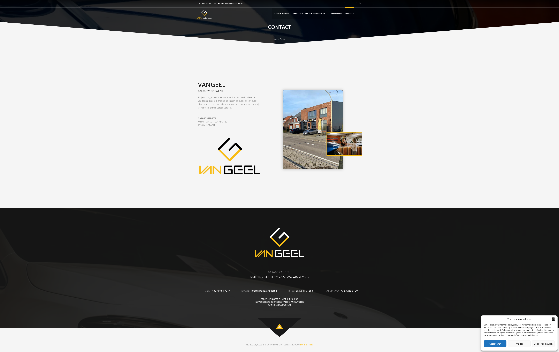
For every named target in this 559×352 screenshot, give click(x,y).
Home (275, 39)
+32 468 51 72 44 (209, 3)
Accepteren (495, 343)
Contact (349, 13)
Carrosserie (336, 13)
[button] (553, 319)
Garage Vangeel (282, 13)
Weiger (519, 343)
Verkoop (297, 13)
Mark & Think (306, 344)
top (279, 330)
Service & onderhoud (315, 13)
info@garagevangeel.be (232, 3)
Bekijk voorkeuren (543, 343)
